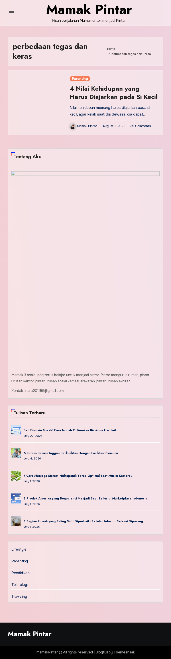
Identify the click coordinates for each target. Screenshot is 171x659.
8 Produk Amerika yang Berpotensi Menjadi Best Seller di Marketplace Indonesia (85, 498)
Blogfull (102, 652)
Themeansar (124, 652)
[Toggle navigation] (11, 12)
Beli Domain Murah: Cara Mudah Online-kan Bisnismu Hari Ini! (70, 430)
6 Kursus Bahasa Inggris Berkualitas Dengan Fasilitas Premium (71, 453)
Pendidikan (20, 573)
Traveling (19, 596)
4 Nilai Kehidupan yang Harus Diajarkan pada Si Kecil (114, 92)
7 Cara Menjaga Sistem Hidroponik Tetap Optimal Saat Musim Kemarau (78, 475)
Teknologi (19, 584)
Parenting (80, 79)
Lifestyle (19, 549)
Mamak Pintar (87, 126)
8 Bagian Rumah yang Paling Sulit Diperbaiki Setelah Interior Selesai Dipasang (83, 521)
